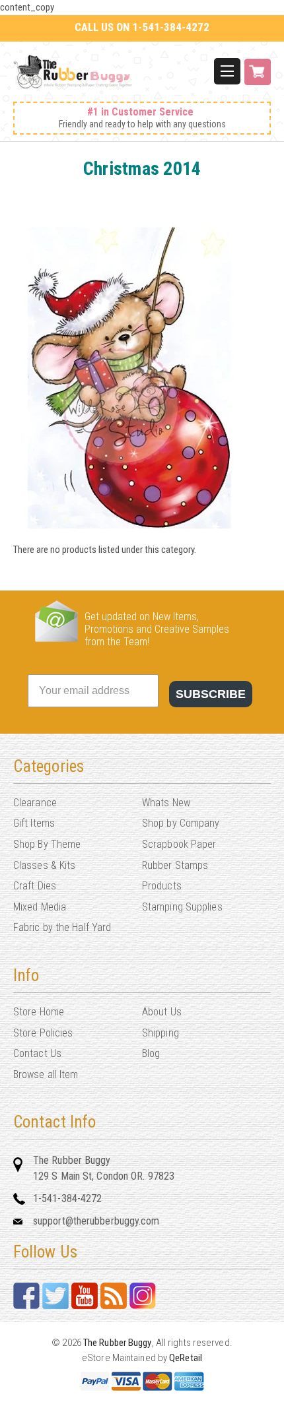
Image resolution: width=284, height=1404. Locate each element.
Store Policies (43, 1033)
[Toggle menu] (227, 71)
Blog (151, 1053)
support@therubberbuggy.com (96, 1221)
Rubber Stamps (175, 865)
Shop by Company (181, 823)
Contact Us (37, 1053)
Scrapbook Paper (179, 844)
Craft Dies (34, 885)
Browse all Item (46, 1074)
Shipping (160, 1033)
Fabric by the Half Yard (62, 927)
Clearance (35, 802)
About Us (162, 1011)
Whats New (166, 802)
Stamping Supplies (182, 907)
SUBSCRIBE (211, 694)
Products (162, 885)
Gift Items (34, 823)
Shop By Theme (47, 844)
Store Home (38, 1011)
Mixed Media (39, 907)
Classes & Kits (44, 865)
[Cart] (257, 79)
